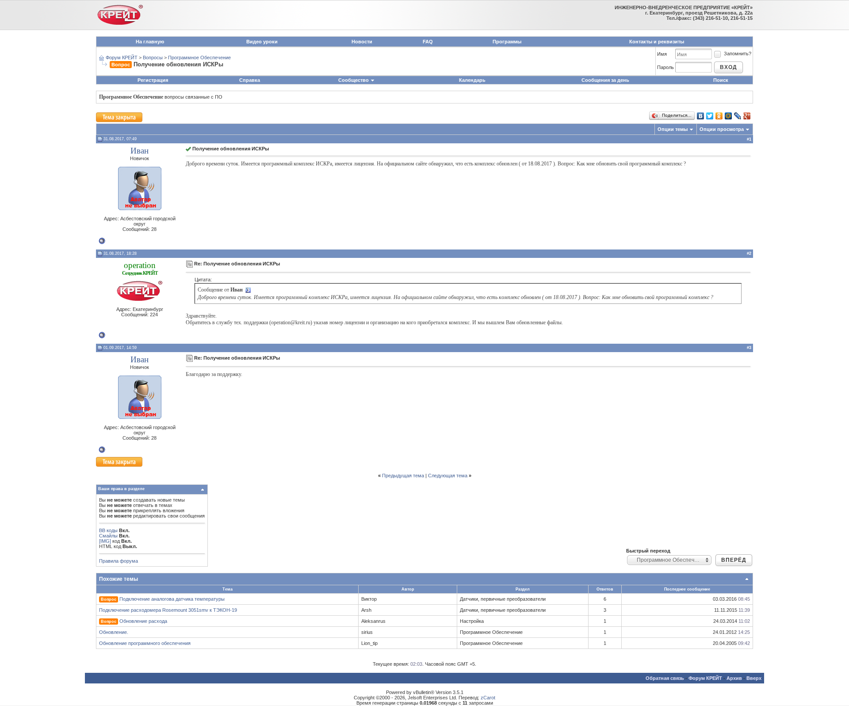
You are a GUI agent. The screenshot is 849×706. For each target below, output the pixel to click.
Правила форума (118, 561)
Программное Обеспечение (199, 57)
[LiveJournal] (737, 116)
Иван (139, 150)
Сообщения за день (605, 80)
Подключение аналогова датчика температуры (172, 599)
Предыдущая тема (403, 475)
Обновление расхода (143, 621)
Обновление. (113, 632)
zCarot (488, 697)
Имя (662, 54)
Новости (362, 41)
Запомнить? (737, 53)
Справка (249, 80)
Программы (507, 41)
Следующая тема (447, 475)
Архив (734, 678)
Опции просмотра (722, 129)
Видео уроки (262, 41)
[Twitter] (710, 116)
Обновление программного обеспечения (145, 643)
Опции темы (673, 129)
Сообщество (353, 80)
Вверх (753, 678)
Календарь (472, 80)
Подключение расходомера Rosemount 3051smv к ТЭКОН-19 (168, 610)
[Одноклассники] (719, 116)
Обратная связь (665, 678)
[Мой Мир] (728, 116)
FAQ (428, 41)
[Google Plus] (747, 116)
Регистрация (153, 80)
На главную (150, 41)
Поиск (720, 80)
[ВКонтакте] (700, 116)
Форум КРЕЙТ (122, 57)
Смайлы (108, 535)
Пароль (665, 67)
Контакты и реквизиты (656, 41)
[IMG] (105, 541)
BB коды (108, 530)
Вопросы (153, 57)
